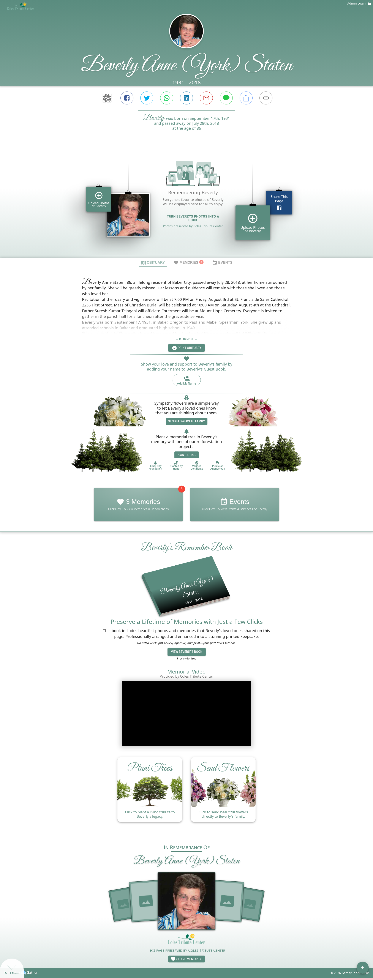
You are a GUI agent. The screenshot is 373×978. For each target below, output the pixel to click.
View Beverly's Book (186, 651)
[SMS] (226, 97)
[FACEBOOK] (126, 97)
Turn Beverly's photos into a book (193, 218)
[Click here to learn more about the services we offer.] (186, 940)
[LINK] (265, 97)
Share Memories (189, 959)
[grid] (186, 203)
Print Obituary (189, 348)
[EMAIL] (206, 97)
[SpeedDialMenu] (363, 968)
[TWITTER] (146, 97)
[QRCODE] (107, 97)
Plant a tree (186, 455)
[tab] (153, 262)
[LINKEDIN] (186, 97)
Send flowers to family (186, 421)
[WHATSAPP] (166, 97)
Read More (186, 339)
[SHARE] (246, 97)
